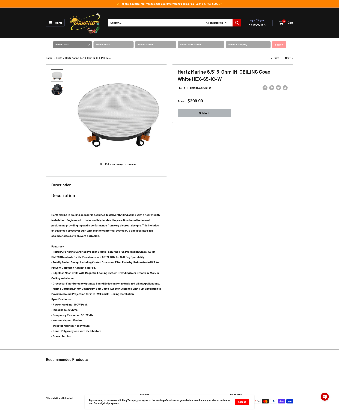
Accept (242, 401)
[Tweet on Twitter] (278, 87)
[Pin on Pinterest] (271, 87)
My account (256, 24)
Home (49, 57)
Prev (276, 57)
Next (287, 57)
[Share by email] (285, 87)
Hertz (59, 57)
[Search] (237, 22)
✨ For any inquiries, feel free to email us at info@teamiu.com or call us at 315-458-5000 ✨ (169, 3)
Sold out (204, 113)
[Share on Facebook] (265, 87)
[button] (325, 397)
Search (279, 44)
